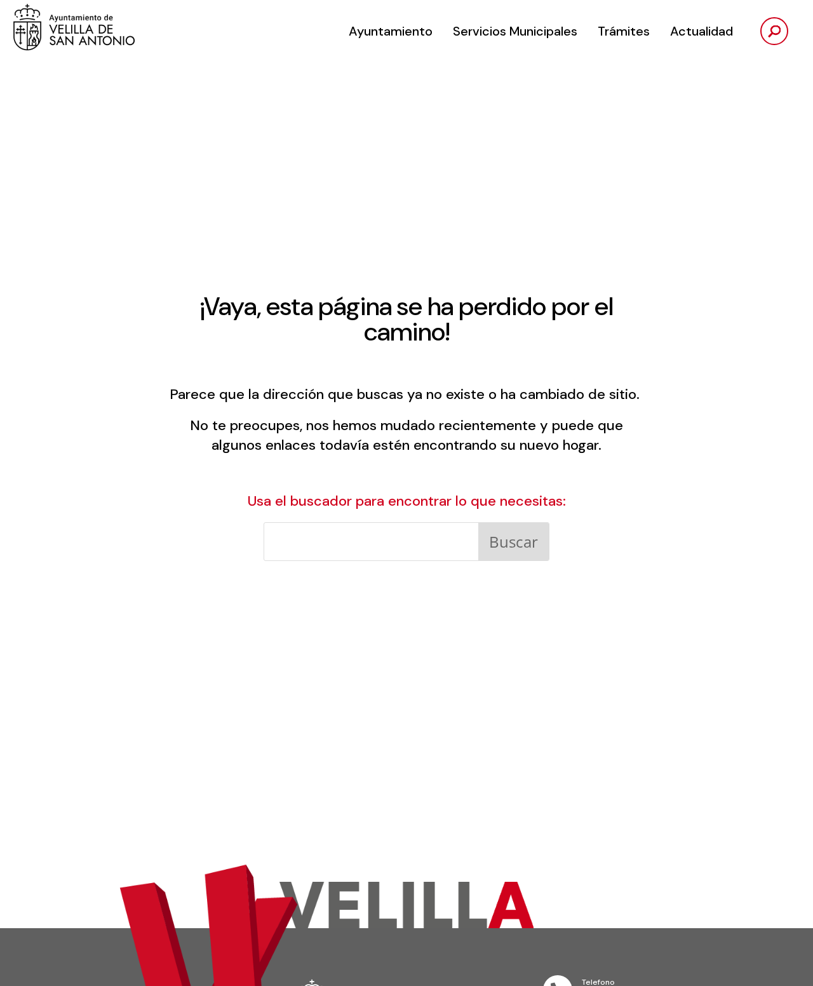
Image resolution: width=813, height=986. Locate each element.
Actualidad (701, 31)
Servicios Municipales (515, 31)
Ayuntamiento (391, 31)
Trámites (624, 31)
